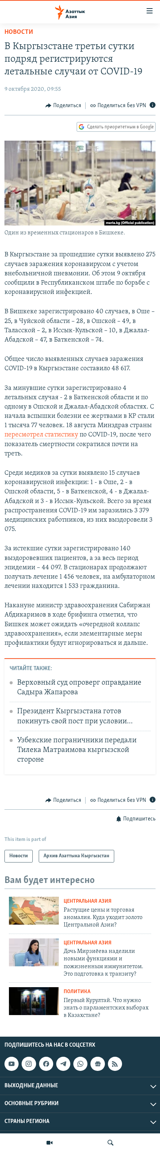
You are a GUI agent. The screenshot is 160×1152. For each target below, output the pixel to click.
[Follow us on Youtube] (11, 1064)
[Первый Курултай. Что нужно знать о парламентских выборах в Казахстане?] (34, 1001)
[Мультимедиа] (49, 1142)
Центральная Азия (88, 901)
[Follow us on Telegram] (63, 1064)
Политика (77, 992)
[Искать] (110, 1142)
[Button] (63, 106)
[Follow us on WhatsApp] (80, 1064)
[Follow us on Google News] (97, 1064)
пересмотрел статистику (41, 435)
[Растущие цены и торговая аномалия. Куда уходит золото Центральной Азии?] (34, 911)
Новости (18, 32)
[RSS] (115, 1064)
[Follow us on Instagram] (29, 1064)
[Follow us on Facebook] (46, 1064)
